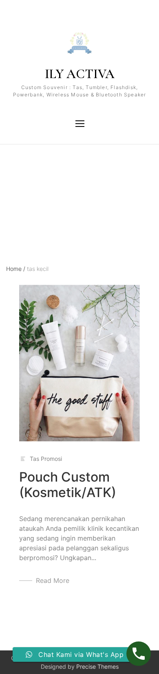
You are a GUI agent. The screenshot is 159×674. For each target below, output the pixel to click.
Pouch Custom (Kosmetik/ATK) (67, 484)
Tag (11, 180)
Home (15, 268)
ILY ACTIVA (80, 74)
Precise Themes (97, 666)
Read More (52, 580)
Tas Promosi (46, 458)
